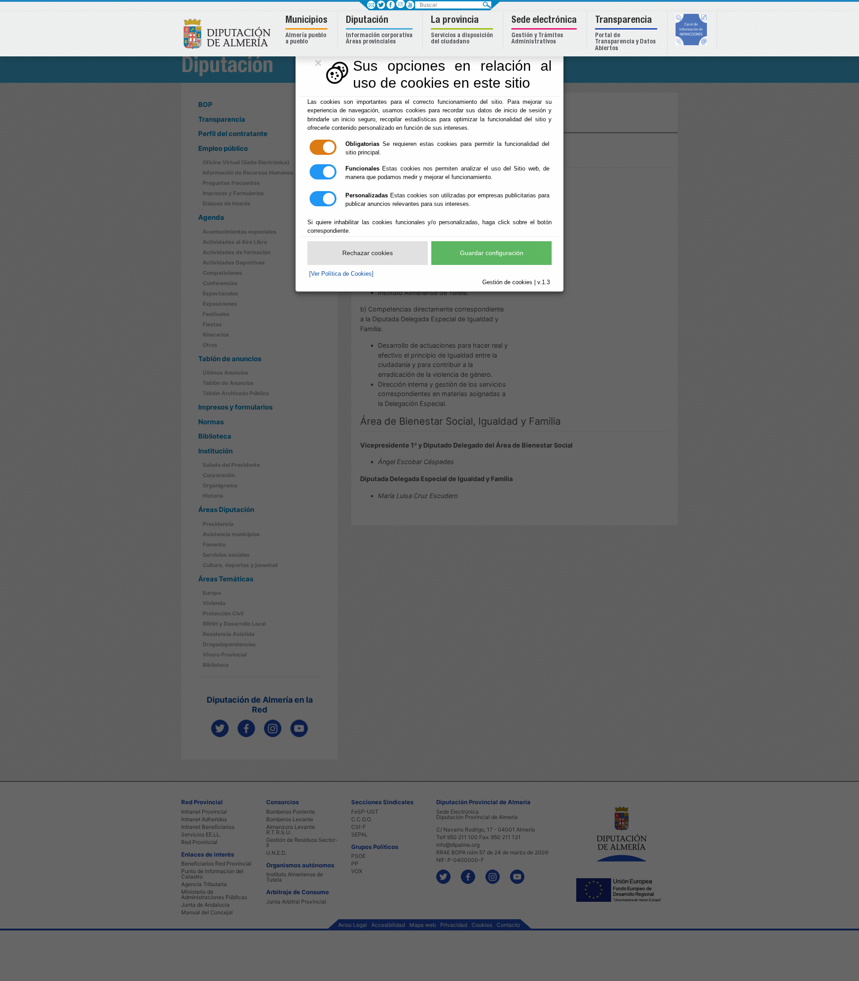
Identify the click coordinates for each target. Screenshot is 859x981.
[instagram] (400, 4)
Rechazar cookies (367, 252)
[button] (307, 31)
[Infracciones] (692, 30)
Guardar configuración (491, 252)
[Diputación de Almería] (229, 33)
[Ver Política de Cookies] (341, 273)
